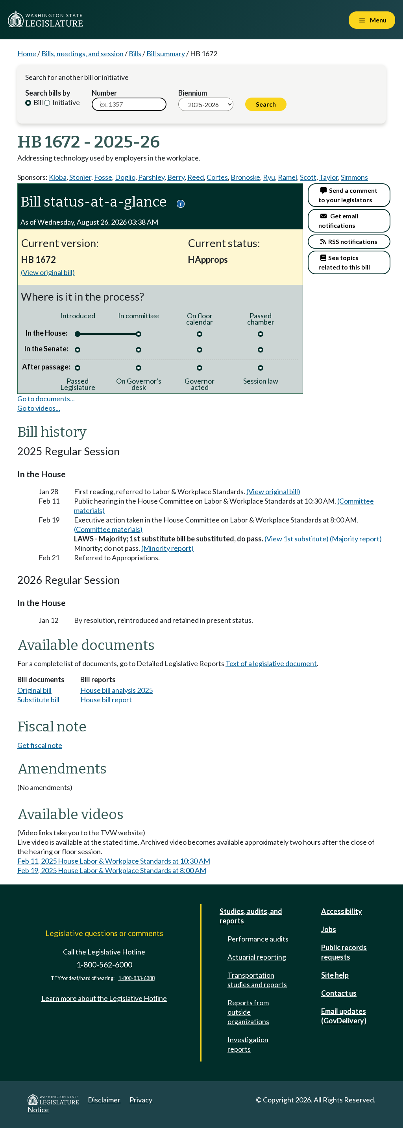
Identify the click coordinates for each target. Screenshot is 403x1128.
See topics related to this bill (344, 262)
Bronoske (245, 177)
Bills (135, 53)
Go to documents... (46, 398)
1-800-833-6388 (136, 978)
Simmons (354, 177)
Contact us (339, 993)
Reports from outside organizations (248, 1012)
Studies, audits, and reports (251, 916)
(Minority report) (167, 548)
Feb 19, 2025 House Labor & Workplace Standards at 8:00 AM (111, 870)
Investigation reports (247, 1044)
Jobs (328, 929)
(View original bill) (48, 272)
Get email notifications (338, 220)
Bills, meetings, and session (82, 53)
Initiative (65, 102)
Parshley (151, 177)
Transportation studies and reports (257, 980)
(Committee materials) (108, 529)
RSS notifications (351, 241)
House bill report (106, 699)
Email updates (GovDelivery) (343, 1016)
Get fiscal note (39, 745)
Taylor (328, 177)
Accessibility (341, 911)
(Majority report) (356, 538)
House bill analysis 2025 (116, 690)
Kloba (58, 177)
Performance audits (257, 938)
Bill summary (165, 53)
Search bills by (47, 93)
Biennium (192, 93)
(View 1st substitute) (296, 538)
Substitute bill (38, 699)
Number (104, 93)
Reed (195, 177)
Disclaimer (104, 1099)
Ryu (269, 177)
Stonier (80, 177)
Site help (335, 975)
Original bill (34, 690)
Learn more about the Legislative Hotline (104, 998)
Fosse (103, 177)
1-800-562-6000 (104, 964)
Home (26, 53)
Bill (37, 102)
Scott (308, 177)
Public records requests (344, 952)
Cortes (217, 177)
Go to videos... (38, 408)
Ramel (287, 177)
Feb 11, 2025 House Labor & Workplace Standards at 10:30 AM (113, 861)
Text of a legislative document (271, 663)
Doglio (125, 177)
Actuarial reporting (256, 957)
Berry (176, 177)
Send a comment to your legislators (347, 194)
